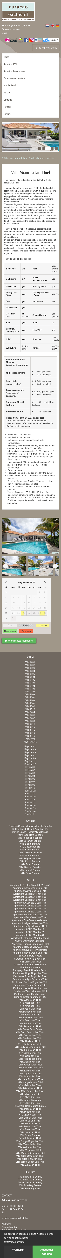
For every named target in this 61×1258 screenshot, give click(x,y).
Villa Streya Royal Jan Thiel (30, 1141)
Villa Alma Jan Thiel (30, 1005)
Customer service (11, 29)
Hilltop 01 (30, 766)
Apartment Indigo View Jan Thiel (30, 926)
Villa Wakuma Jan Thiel (30, 1147)
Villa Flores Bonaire (30, 849)
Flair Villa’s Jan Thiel (30, 961)
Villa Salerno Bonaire (30, 867)
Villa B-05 (30, 673)
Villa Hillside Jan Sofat (30, 1058)
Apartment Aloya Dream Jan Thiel (30, 887)
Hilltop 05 (30, 778)
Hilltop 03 (30, 772)
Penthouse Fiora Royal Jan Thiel (30, 976)
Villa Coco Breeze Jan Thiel (30, 1032)
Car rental (8, 99)
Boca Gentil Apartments (14, 71)
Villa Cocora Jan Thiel (30, 1035)
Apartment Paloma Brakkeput (30, 940)
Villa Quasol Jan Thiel (30, 1114)
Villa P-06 (30, 700)
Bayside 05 (30, 752)
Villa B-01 (30, 662)
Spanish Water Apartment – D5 (30, 996)
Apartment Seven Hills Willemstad (30, 949)
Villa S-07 (30, 718)
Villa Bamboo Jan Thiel (30, 1011)
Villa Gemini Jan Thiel (30, 1052)
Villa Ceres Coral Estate (30, 1029)
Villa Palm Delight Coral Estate (30, 1105)
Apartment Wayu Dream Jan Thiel (30, 952)
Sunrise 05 (30, 796)
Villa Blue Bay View (30, 1188)
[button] (39, 148)
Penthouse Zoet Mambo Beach (30, 994)
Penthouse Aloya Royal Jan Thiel (30, 973)
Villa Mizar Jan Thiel (30, 1094)
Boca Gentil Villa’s (12, 64)
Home (6, 56)
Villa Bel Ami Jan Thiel (30, 1023)
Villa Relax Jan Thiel (30, 1120)
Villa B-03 (30, 667)
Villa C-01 (30, 676)
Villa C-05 (30, 685)
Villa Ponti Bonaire (30, 864)
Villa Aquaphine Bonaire (30, 837)
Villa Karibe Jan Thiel (30, 1070)
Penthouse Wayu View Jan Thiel (30, 991)
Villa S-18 (30, 732)
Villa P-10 (30, 709)
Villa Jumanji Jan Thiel (30, 1064)
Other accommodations (14, 78)
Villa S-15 (30, 726)
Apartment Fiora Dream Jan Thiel (30, 914)
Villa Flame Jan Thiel (30, 1049)
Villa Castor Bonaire (30, 846)
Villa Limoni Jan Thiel (30, 1076)
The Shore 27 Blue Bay (30, 1179)
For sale (7, 106)
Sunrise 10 (30, 811)
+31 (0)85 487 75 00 (45, 47)
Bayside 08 (30, 758)
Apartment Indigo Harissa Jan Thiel (30, 923)
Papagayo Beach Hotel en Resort (30, 970)
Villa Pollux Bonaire (30, 861)
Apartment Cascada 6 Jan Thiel (30, 908)
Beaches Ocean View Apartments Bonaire (30, 826)
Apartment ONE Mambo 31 (30, 935)
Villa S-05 (30, 715)
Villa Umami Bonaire (30, 870)
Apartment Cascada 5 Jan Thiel (30, 905)
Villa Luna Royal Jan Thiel (30, 1079)
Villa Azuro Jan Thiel (30, 1008)
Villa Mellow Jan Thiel (30, 1085)
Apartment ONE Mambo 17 (30, 929)
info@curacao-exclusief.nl (15, 1218)
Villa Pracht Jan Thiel (30, 1111)
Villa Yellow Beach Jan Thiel (30, 1161)
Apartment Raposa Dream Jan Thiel (30, 943)
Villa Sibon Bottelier (30, 1135)
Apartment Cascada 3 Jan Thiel (30, 902)
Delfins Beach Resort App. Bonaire (30, 829)
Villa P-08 (30, 706)
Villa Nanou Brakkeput (30, 1100)
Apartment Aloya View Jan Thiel (30, 890)
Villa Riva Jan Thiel (30, 1123)
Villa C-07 (30, 691)
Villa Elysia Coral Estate (30, 1044)
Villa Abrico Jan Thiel (30, 999)
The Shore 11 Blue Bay (30, 1176)
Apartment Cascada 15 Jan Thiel (30, 899)
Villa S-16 (30, 729)
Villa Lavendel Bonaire (30, 852)
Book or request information (19, 640)
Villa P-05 (30, 697)
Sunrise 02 (30, 790)
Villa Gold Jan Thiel (30, 1055)
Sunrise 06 (30, 799)
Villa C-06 (30, 688)
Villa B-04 (30, 670)
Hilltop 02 (30, 770)
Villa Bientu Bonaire (30, 843)
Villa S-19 (30, 735)
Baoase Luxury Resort (30, 955)
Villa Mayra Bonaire (30, 855)
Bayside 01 (30, 746)
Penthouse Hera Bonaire (30, 834)
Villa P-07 (30, 703)
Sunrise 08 (30, 805)
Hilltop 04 (30, 775)
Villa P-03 (30, 694)
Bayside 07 (30, 755)
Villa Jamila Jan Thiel (30, 1061)
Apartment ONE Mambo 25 (30, 932)
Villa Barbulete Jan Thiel (30, 1017)
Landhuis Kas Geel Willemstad (30, 964)
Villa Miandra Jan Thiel (42, 158)
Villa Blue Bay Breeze (30, 1185)
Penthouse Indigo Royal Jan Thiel (30, 979)
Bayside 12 (30, 764)
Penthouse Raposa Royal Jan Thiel (30, 982)
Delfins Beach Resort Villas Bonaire (30, 831)
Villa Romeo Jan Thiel (30, 1126)
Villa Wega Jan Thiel (30, 1150)
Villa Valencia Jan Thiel (30, 1144)
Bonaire (7, 92)
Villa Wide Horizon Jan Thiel (30, 1153)
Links (4, 33)
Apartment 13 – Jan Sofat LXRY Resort (30, 885)
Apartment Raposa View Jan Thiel (30, 946)
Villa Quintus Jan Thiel (30, 1117)
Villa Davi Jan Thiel (30, 1041)
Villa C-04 (30, 682)
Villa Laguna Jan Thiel (30, 1073)
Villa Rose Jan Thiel (30, 1129)
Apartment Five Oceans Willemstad (30, 920)
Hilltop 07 (30, 781)
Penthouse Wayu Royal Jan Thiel (30, 988)
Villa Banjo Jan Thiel (30, 1014)
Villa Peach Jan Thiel (30, 1108)
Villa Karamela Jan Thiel (30, 1067)
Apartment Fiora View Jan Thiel (30, 917)
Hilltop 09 (30, 784)
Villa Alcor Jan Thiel (30, 1002)
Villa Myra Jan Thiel (30, 1097)
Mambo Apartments (30, 967)
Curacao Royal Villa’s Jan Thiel (30, 958)
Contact (7, 113)
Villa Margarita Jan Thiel (30, 1082)
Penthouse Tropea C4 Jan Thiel (30, 985)
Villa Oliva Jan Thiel (30, 1102)
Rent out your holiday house (16, 25)
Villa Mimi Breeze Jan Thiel (30, 1091)
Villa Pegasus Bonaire (30, 858)
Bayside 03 (30, 749)
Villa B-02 (30, 664)
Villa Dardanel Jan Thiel (30, 1038)
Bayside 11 (30, 761)
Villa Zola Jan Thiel (30, 1164)
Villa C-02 (30, 679)
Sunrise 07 (30, 802)
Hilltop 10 (30, 787)
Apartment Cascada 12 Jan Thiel (30, 896)
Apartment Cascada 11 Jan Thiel (30, 893)
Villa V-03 (30, 738)
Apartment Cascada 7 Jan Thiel (30, 911)
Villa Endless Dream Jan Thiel (30, 1046)
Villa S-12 (30, 723)
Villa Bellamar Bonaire (30, 840)
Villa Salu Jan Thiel (30, 1132)
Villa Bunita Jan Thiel (30, 1026)
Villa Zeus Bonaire (30, 873)
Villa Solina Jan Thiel (30, 1138)
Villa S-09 (30, 721)
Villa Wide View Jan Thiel (30, 1158)
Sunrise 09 (30, 808)
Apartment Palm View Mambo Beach (30, 937)
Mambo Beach (10, 85)
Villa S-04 (30, 712)
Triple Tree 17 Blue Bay (30, 1182)
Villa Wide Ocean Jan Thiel (30, 1155)
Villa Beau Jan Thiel (30, 1020)
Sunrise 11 (30, 814)
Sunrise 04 (30, 793)
